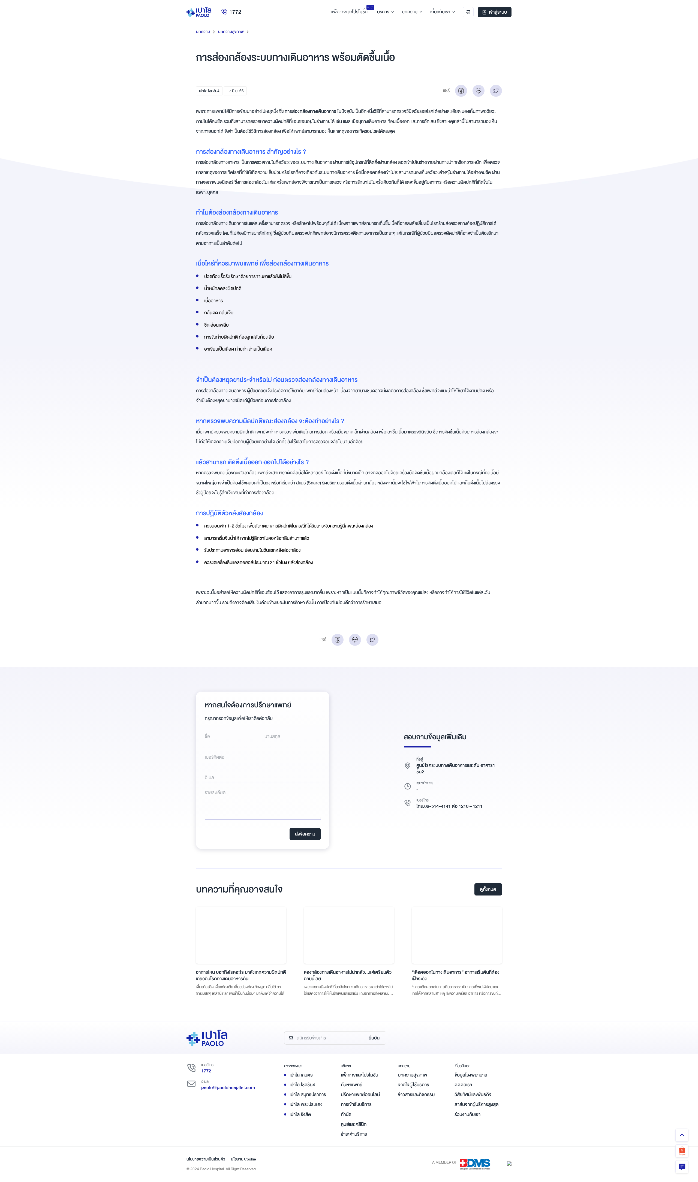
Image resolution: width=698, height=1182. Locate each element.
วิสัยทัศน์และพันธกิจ (473, 1095)
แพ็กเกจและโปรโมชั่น (359, 1075)
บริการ (383, 12)
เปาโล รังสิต (300, 1114)
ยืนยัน (374, 1038)
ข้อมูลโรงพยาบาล (471, 1075)
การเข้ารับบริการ (356, 1104)
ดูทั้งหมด (488, 889)
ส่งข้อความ (305, 834)
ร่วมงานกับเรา (467, 1114)
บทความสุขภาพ (231, 31)
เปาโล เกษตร (301, 1075)
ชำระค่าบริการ (354, 1134)
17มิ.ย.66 (235, 91)
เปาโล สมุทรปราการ (308, 1095)
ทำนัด (346, 1114)
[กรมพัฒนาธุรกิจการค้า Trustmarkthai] (509, 1163)
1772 (235, 11)
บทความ (409, 12)
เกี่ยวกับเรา (440, 12)
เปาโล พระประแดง (306, 1104)
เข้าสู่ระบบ (498, 12)
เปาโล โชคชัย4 (209, 91)
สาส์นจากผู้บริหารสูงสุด (477, 1104)
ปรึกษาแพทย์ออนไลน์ (360, 1095)
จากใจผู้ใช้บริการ (413, 1085)
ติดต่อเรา (463, 1085)
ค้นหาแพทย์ (351, 1085)
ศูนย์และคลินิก (353, 1124)
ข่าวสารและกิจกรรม (416, 1095)
